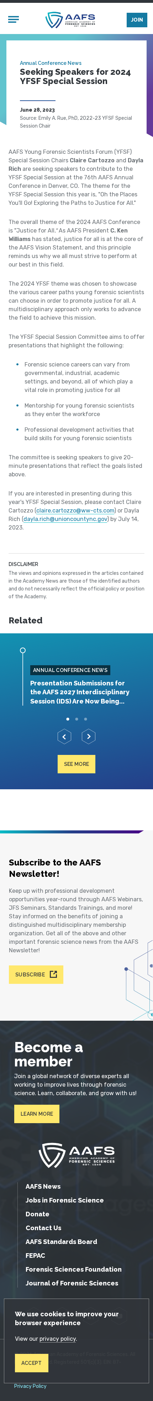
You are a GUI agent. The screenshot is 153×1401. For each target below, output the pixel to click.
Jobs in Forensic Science (65, 1200)
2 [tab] (76, 719)
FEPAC (35, 1255)
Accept (31, 1363)
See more (76, 764)
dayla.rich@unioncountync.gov (65, 519)
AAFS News (43, 1186)
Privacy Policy (30, 1386)
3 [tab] (85, 719)
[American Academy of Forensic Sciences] (70, 20)
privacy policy (57, 1338)
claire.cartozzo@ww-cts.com (75, 510)
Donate (37, 1214)
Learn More (37, 1114)
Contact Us (43, 1228)
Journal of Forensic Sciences (72, 1283)
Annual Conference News (50, 63)
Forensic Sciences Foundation (74, 1269)
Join (137, 20)
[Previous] (64, 736)
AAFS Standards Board (61, 1241)
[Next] (88, 736)
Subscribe (30, 974)
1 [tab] (67, 719)
